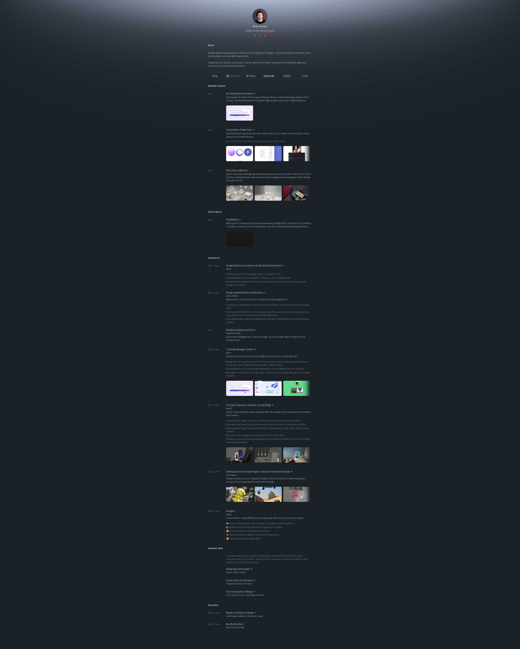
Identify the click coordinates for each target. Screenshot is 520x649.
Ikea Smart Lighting (236, 170)
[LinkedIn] (255, 35)
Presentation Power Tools (239, 129)
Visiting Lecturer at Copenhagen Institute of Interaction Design (258, 471)
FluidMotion (232, 219)
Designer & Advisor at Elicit (239, 330)
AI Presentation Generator (239, 93)
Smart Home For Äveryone (239, 580)
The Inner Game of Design (239, 591)
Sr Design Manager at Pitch (239, 349)
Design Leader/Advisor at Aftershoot (244, 292)
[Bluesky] (265, 35)
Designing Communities (238, 569)
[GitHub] (260, 35)
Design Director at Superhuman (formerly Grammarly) (253, 265)
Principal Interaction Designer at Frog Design (248, 405)
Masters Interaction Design (239, 612)
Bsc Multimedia (234, 624)
